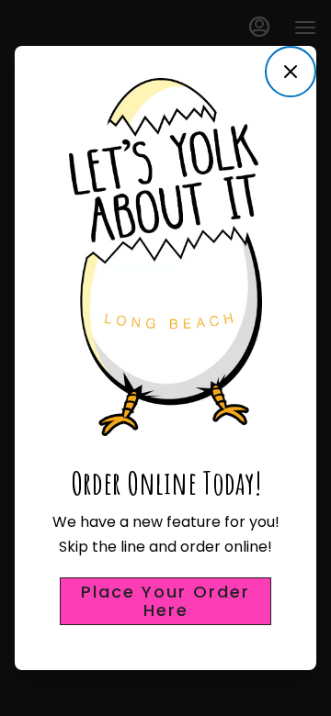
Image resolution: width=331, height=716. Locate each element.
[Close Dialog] (290, 72)
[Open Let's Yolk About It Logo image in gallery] (259, 85)
